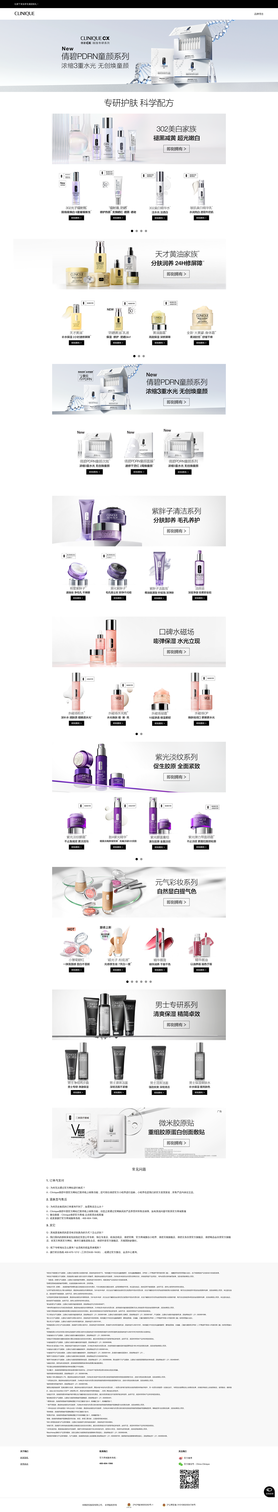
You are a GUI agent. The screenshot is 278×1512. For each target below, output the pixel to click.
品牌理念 (259, 14)
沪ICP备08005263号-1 (143, 1505)
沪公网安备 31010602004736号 (181, 1505)
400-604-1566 (106, 1463)
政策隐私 (24, 1457)
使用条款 (24, 1464)
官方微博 (188, 1458)
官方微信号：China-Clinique (197, 1464)
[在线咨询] (269, 1492)
